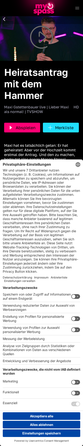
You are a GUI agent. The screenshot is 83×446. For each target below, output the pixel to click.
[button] (4, 19)
